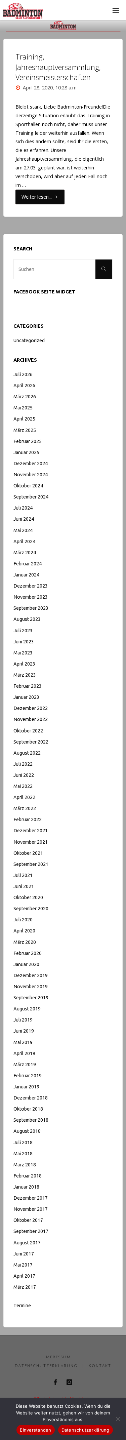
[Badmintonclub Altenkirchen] (22, 10)
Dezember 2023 (30, 586)
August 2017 (27, 1242)
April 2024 (24, 541)
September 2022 (30, 742)
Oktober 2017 (28, 1220)
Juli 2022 (23, 764)
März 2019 (24, 1064)
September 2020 (30, 908)
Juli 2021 (23, 875)
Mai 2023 (23, 652)
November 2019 (30, 986)
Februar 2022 (27, 819)
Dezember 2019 (30, 975)
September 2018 (30, 1120)
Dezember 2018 (30, 1098)
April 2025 (24, 419)
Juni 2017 (23, 1253)
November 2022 (30, 719)
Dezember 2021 (30, 830)
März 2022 (24, 808)
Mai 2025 (23, 407)
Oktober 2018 (28, 1109)
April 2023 (24, 664)
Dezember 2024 (30, 463)
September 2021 (30, 864)
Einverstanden (35, 1430)
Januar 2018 (26, 1187)
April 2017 (24, 1276)
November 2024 (30, 474)
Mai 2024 (23, 530)
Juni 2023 (23, 641)
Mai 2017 (23, 1265)
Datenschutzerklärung (46, 1365)
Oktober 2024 (28, 485)
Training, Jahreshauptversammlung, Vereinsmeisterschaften (58, 67)
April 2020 (24, 930)
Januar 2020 (26, 964)
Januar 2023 (26, 697)
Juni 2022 (23, 775)
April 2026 (24, 385)
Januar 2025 (26, 452)
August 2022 (27, 753)
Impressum (57, 1356)
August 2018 (27, 1131)
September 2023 (30, 608)
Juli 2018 (23, 1142)
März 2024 (24, 552)
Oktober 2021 (28, 853)
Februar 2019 (27, 1075)
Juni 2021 (23, 886)
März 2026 (24, 396)
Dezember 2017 (30, 1198)
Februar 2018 (27, 1175)
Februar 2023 (27, 686)
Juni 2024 (23, 519)
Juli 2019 (23, 1020)
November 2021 (30, 842)
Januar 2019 (26, 1086)
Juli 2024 (23, 508)
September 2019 (30, 997)
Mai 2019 (23, 1042)
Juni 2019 (23, 1031)
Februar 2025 (27, 441)
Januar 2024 (26, 574)
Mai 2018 (23, 1153)
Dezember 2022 (30, 708)
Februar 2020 (27, 953)
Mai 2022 (23, 786)
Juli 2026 (23, 374)
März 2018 (24, 1164)
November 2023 (30, 597)
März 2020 (24, 942)
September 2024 (30, 496)
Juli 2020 (23, 919)
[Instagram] (69, 1382)
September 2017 (30, 1231)
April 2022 (24, 797)
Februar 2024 (27, 563)
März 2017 (24, 1287)
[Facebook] (55, 1382)
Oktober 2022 (28, 730)
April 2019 (24, 1053)
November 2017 (30, 1209)
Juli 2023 (23, 630)
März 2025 (24, 430)
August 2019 (27, 1008)
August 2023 (27, 619)
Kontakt (100, 1365)
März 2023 (24, 675)
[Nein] (117, 1418)
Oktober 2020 (28, 897)
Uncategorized (29, 340)
